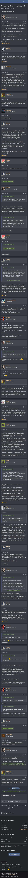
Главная (3, 869)
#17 (26, 407)
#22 (26, 574)
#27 (26, 725)
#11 (26, 265)
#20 (26, 512)
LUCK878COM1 (23, 829)
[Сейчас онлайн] (4, 96)
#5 (26, 116)
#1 (26, 21)
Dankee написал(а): (8, 196)
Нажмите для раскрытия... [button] (14, 280)
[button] (2, 1)
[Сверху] (7, 869)
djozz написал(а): (7, 469)
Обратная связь (5, 864)
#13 (26, 323)
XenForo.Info (12, 874)
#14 (26, 347)
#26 (26, 694)
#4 (26, 100)
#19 (26, 466)
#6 (26, 128)
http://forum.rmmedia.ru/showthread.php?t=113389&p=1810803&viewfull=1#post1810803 (13, 765)
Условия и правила (15, 864)
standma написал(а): (8, 655)
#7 (26, 166)
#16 (26, 386)
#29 (26, 754)
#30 (25, 777)
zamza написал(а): (7, 515)
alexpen (4, 8)
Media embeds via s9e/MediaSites (9, 876)
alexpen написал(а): (8, 267)
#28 (26, 740)
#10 (26, 241)
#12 (26, 305)
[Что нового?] (23, 2)
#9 (26, 193)
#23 (26, 608)
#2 (26, 54)
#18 (26, 430)
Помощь (20, 867)
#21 (26, 552)
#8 (26, 178)
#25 (26, 653)
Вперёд (14, 788)
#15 (26, 371)
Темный (4, 862)
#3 (26, 72)
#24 (26, 631)
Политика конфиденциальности (9, 867)
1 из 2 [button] (9, 788)
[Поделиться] (24, 21)
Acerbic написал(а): (8, 351)
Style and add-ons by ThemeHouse (9, 873)
